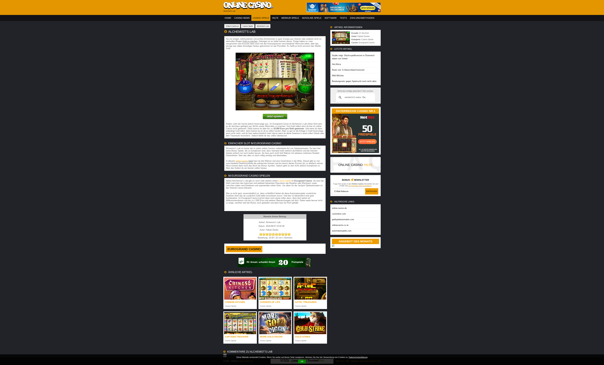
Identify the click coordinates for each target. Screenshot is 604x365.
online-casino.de (339, 208)
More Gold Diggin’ (271, 336)
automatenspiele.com (341, 231)
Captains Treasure (237, 336)
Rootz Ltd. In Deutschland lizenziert (348, 70)
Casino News (242, 18)
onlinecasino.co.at (340, 225)
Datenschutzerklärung (358, 357)
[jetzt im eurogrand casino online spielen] (275, 119)
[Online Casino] (262, 8)
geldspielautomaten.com (343, 219)
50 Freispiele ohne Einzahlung (360, 186)
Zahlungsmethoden (362, 18)
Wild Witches (338, 75)
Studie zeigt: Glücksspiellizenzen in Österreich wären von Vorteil (353, 57)
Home (228, 18)
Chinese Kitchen (235, 302)
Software (330, 18)
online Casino (241, 161)
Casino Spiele (261, 18)
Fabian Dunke (364, 36)
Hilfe (275, 18)
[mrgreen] (274, 266)
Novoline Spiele (312, 18)
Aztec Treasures (305, 302)
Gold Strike (302, 336)
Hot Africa (336, 64)
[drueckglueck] (343, 11)
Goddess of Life (270, 302)
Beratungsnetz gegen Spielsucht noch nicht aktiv (354, 81)
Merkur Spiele (290, 18)
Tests (343, 18)
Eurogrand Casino (244, 249)
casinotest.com (339, 214)
